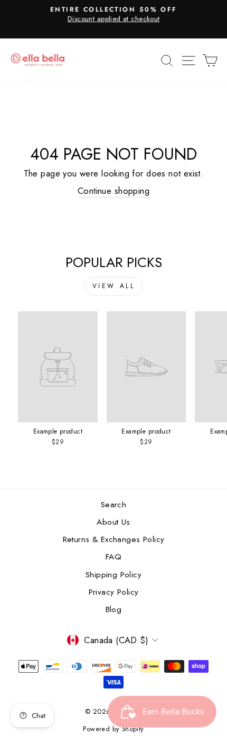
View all (113, 286)
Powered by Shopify (113, 729)
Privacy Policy (114, 592)
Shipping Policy (113, 574)
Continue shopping (113, 191)
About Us (113, 522)
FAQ (113, 557)
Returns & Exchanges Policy (114, 539)
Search (113, 504)
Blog (114, 609)
